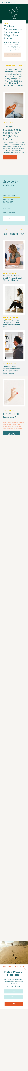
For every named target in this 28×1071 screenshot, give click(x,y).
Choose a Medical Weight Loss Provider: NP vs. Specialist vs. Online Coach (11, 370)
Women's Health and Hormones (10, 318)
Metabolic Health (9, 273)
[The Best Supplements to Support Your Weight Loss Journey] (14, 14)
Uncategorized (10, 23)
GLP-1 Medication (9, 363)
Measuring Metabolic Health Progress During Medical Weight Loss (12, 278)
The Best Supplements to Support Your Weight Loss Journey (13, 32)
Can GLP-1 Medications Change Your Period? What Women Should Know (12, 323)
